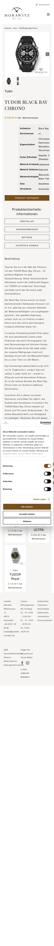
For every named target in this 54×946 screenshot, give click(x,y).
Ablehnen (27, 521)
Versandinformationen (13, 653)
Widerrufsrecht (10, 661)
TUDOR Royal (15, 576)
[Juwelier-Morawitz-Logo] (16, 8)
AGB (6, 649)
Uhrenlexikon (43, 616)
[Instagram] (27, 662)
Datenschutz (43, 601)
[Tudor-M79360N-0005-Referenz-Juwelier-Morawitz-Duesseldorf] (27, 54)
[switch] (47, 474)
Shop (15, 28)
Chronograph (45, 138)
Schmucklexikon (44, 620)
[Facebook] (22, 662)
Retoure (7, 657)
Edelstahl (43, 169)
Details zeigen (40, 499)
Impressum (42, 605)
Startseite (8, 28)
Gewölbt (43, 155)
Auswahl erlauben (27, 514)
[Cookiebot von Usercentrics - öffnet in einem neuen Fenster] (40, 423)
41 (40, 133)
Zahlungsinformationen (14, 665)
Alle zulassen (27, 507)
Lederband (44, 164)
